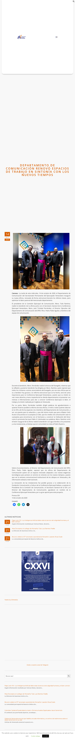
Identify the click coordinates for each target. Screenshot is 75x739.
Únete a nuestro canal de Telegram (37, 665)
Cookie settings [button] (35, 736)
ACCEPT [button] (45, 736)
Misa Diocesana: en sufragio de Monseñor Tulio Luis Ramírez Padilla (33, 528)
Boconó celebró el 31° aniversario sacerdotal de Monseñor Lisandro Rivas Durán (37, 537)
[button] (74, 2)
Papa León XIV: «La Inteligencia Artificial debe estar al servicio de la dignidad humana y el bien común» (40, 521)
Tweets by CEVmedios (11, 600)
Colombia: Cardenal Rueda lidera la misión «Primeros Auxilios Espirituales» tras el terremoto (33, 710)
